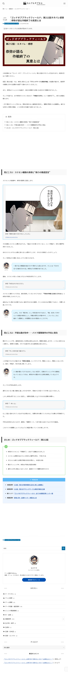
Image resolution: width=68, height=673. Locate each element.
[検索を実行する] (63, 548)
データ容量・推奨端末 (13, 606)
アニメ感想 (9, 598)
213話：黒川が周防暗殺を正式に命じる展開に (28, 485)
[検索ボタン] (3, 3)
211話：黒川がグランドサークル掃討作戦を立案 (29, 489)
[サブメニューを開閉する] (63, 619)
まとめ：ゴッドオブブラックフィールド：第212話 (22, 128)
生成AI (8, 627)
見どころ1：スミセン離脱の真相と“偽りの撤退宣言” (23, 122)
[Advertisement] (34, 149)
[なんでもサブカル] (34, 3)
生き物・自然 (10, 623)
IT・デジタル (10, 594)
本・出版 (9, 615)
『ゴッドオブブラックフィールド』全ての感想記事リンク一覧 (33, 493)
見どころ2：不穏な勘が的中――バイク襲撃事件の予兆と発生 (25, 125)
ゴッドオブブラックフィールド (11, 23)
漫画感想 (9, 619)
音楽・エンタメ (11, 636)
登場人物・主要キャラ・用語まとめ (25, 498)
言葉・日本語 (10, 631)
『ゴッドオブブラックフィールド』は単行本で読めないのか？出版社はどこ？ (28, 659)
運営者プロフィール (34, 580)
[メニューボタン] (64, 3)
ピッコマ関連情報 (12, 611)
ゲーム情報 (10, 602)
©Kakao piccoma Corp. (11, 237)
